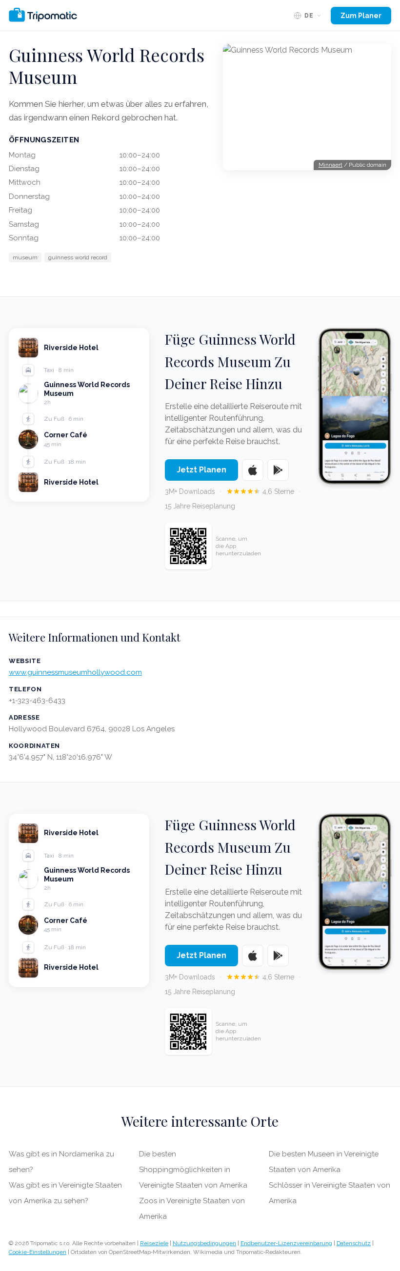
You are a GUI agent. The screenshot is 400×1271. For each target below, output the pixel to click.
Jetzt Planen (201, 469)
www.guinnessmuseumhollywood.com (75, 672)
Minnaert (330, 164)
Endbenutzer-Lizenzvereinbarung (286, 1243)
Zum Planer (360, 16)
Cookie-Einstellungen (37, 1252)
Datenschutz (354, 1243)
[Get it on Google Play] (278, 470)
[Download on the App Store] (252, 470)
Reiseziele (154, 1243)
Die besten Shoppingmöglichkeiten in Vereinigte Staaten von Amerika (193, 1170)
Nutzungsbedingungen (204, 1243)
